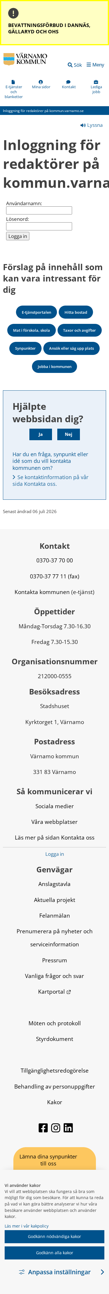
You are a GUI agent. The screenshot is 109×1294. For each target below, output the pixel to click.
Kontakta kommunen (42, 592)
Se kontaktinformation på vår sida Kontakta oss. (51, 480)
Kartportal (54, 991)
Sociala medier (54, 806)
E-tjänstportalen (36, 312)
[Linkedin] (68, 1130)
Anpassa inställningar (59, 1272)
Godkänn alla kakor (54, 1252)
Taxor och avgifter (79, 330)
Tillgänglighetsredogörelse (55, 1070)
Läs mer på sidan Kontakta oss (54, 837)
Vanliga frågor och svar (54, 976)
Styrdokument (54, 1039)
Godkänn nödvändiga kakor (54, 1236)
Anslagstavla (54, 884)
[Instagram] (56, 1130)
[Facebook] (44, 1130)
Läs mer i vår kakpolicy (27, 1226)
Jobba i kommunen (55, 366)
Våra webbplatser (54, 822)
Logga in (54, 854)
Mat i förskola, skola (31, 330)
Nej (68, 434)
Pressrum (54, 960)
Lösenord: (17, 219)
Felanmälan (54, 915)
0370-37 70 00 (54, 560)
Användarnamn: (24, 203)
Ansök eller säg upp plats (71, 348)
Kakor (54, 1102)
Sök (78, 65)
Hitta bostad (76, 312)
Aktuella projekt (54, 900)
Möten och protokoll (54, 1023)
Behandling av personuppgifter (54, 1086)
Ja (41, 434)
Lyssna (94, 125)
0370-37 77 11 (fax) (54, 576)
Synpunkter (25, 348)
